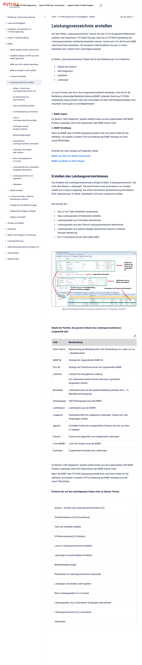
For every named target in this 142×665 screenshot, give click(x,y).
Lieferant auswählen (18, 76)
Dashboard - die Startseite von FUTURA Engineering (19, 30)
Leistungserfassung (15, 241)
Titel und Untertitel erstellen (23, 106)
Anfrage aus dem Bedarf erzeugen (23, 205)
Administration (13, 253)
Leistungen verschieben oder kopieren (22, 151)
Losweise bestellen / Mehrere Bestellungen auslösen (21, 197)
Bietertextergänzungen (22, 135)
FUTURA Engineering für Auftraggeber (73, 17)
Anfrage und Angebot (15, 223)
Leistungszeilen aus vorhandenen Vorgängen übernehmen (26, 168)
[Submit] (101, 5)
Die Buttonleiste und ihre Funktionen (21, 98)
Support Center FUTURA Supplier (80, 5)
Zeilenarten (17, 184)
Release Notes (13, 259)
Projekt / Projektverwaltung (18, 38)
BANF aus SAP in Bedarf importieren (24, 64)
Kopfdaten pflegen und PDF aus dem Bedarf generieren (24, 57)
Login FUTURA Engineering (25, 5)
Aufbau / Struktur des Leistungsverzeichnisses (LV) (24, 89)
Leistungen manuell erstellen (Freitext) (20, 127)
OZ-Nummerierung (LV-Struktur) (25, 112)
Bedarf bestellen (16, 190)
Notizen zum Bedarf (18, 217)
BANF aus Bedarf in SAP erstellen (23, 70)
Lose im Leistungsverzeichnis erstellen (25, 119)
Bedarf (10, 44)
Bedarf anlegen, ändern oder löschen (24, 50)
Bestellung (11, 229)
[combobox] (117, 5)
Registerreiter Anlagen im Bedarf (23, 211)
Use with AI (127, 17)
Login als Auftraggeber (16, 23)
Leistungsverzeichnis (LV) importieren (23, 177)
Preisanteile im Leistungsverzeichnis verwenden (26, 142)
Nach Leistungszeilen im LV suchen (22, 159)
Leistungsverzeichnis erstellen (22, 82)
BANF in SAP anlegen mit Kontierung (21, 235)
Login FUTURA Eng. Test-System (51, 5)
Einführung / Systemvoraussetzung (21, 17)
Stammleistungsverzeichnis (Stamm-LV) (23, 247)
